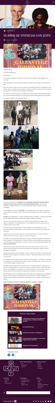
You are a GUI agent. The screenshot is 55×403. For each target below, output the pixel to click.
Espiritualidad (24, 365)
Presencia (40, 366)
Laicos (6, 381)
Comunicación (41, 386)
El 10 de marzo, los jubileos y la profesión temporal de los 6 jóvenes (34, 339)
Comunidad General (25, 379)
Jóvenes (39, 383)
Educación (40, 379)
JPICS (39, 381)
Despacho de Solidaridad (43, 384)
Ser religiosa (40, 368)
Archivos (23, 366)
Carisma (39, 363)
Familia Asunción (8, 383)
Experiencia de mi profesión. (30, 345)
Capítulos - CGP (24, 384)
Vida (22, 363)
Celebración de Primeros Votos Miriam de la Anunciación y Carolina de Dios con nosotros (34, 320)
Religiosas (7, 379)
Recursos (40, 387)
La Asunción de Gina (28, 327)
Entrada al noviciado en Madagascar (33, 332)
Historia (39, 365)
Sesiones (23, 383)
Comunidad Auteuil (25, 381)
